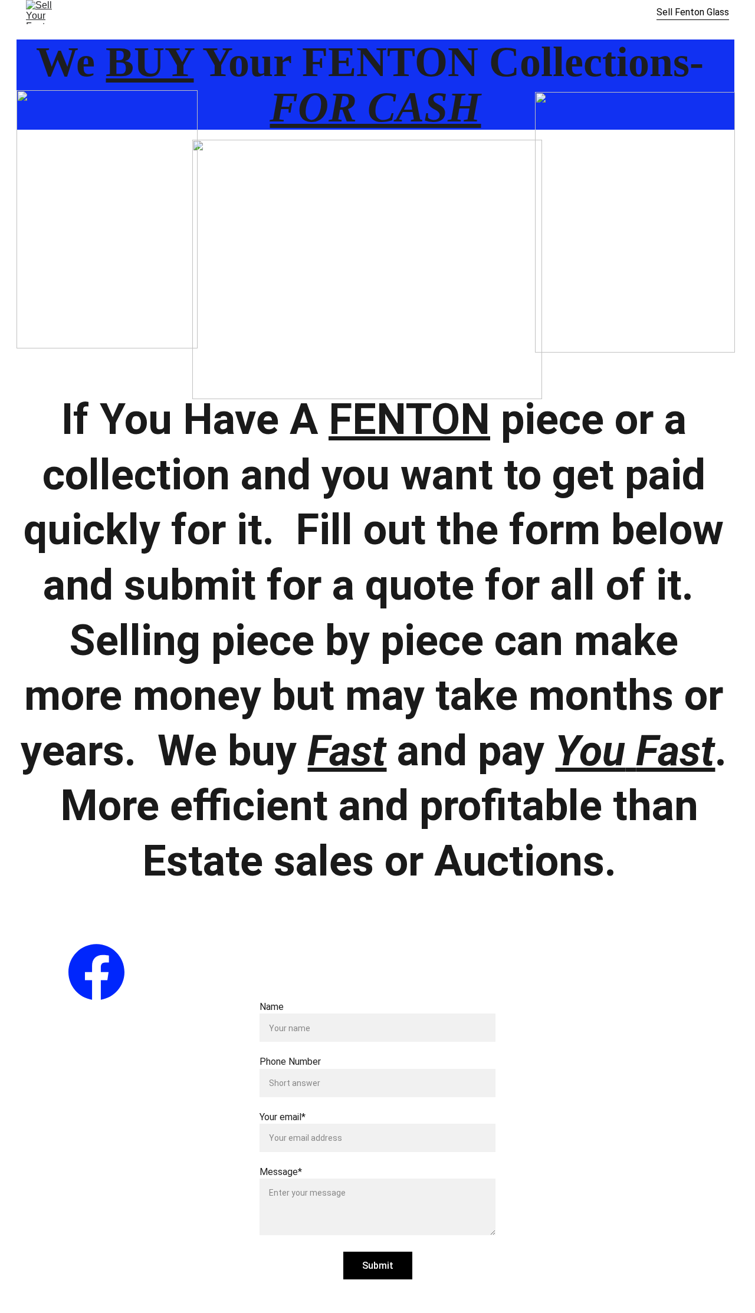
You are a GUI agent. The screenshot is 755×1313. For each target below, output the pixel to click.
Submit (377, 1265)
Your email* (283, 1117)
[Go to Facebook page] (96, 972)
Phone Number (290, 1061)
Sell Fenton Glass (692, 12)
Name (272, 1006)
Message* (281, 1171)
